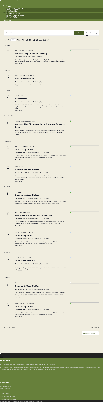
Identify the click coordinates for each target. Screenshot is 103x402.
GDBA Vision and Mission (14, 8)
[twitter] (2, 357)
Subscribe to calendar (89, 333)
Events (5, 12)
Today (13, 39)
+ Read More (18, 63)
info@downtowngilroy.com (8, 396)
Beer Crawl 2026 (12, 18)
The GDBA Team (12, 10)
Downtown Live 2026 (13, 14)
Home (5, 6)
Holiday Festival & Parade (15, 15)
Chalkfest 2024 (21, 98)
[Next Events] (8, 40)
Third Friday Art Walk (25, 149)
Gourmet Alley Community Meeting (31, 53)
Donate (5, 19)
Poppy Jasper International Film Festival (33, 215)
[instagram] (1, 357)
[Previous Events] (5, 40)
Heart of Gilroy (11, 17)
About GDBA (7, 7)
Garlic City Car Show (24, 78)
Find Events (78, 33)
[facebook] (0, 357)
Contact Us (7, 21)
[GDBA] (0, 1)
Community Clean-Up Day (27, 169)
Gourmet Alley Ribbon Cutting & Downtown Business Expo (40, 125)
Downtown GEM (11, 11)
